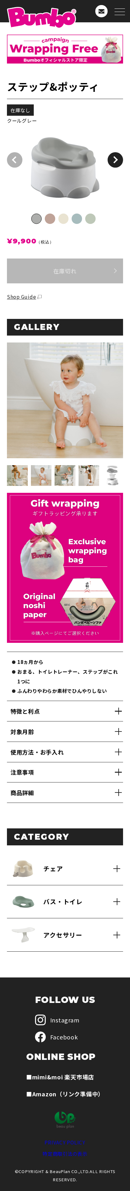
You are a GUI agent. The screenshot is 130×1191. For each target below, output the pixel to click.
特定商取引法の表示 (65, 1153)
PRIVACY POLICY (65, 1142)
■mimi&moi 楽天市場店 (60, 1077)
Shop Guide (21, 296)
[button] (115, 160)
